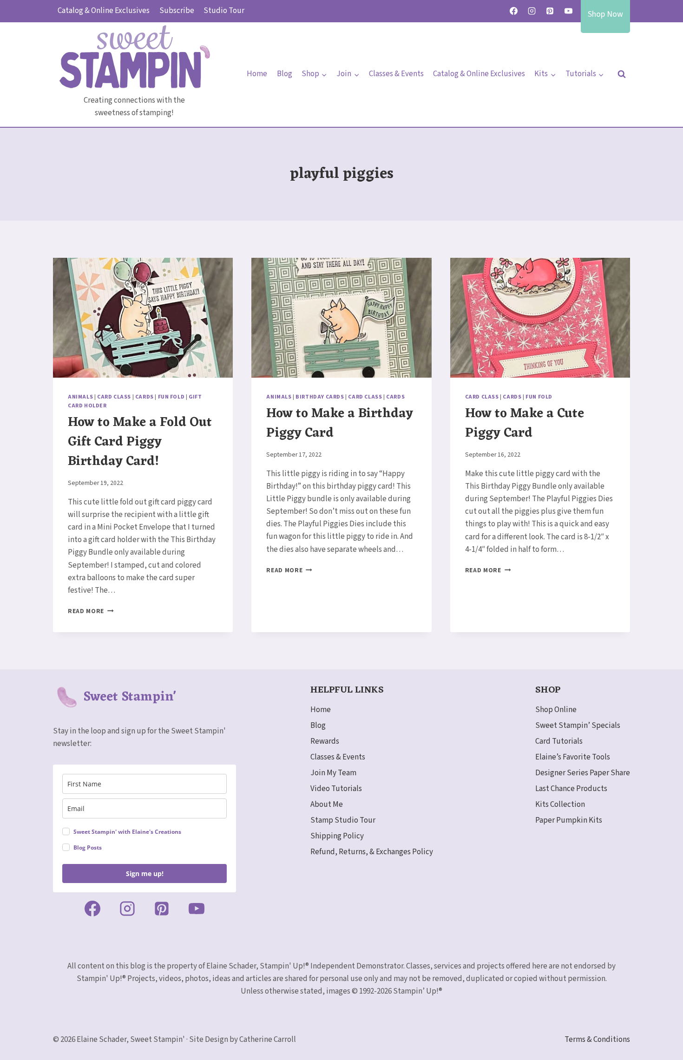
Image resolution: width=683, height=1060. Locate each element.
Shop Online (556, 709)
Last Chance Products (571, 788)
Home (257, 73)
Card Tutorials (559, 741)
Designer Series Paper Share (582, 773)
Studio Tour (224, 10)
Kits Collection (560, 804)
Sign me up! (145, 873)
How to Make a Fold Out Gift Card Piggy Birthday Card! (140, 442)
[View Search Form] (621, 74)
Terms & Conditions (597, 1039)
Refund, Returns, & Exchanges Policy (371, 851)
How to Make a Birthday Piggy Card (339, 423)
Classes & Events (396, 73)
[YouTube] (568, 11)
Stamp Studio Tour (342, 820)
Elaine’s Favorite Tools (572, 757)
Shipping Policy (337, 836)
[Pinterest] (550, 11)
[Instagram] (532, 11)
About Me (326, 804)
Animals (80, 397)
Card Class (114, 397)
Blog (284, 73)
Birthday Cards (320, 397)
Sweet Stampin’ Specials (577, 725)
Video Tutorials (336, 788)
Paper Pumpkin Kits (568, 820)
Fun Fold (171, 397)
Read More (91, 611)
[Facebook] (514, 11)
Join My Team (333, 773)
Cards (144, 397)
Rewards (324, 741)
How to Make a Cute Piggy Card (524, 423)
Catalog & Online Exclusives (104, 10)
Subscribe (176, 10)
